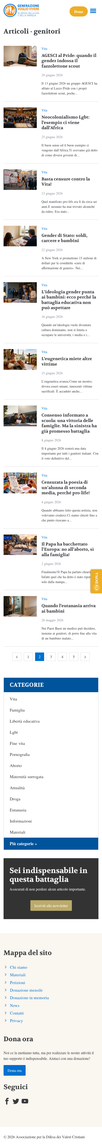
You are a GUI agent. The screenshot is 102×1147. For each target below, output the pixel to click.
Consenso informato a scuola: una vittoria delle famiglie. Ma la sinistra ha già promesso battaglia (69, 423)
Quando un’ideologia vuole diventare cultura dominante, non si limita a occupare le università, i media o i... (66, 330)
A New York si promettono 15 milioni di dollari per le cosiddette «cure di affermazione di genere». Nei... (69, 263)
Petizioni (17, 982)
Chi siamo (18, 967)
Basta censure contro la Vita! (66, 181)
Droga (15, 799)
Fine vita (17, 743)
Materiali (17, 832)
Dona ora (15, 1070)
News (14, 1005)
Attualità (17, 787)
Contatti (17, 1013)
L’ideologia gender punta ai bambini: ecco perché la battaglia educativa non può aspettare (69, 300)
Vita (44, 48)
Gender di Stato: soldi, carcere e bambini (65, 238)
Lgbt (14, 732)
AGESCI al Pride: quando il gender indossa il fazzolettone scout (69, 61)
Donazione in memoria (29, 997)
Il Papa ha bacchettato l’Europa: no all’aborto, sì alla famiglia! (68, 550)
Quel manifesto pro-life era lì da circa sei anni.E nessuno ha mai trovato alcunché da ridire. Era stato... (69, 206)
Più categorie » (23, 843)
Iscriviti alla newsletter (51, 905)
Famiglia (17, 710)
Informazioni (21, 821)
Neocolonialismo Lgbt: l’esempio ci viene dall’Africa (65, 123)
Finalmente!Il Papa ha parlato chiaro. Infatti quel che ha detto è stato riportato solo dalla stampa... (69, 577)
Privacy (16, 1020)
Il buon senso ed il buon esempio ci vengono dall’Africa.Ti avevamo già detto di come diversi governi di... (69, 150)
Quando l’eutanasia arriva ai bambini (69, 608)
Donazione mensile (26, 990)
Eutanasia (18, 810)
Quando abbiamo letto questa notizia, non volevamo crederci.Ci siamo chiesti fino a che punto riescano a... (69, 515)
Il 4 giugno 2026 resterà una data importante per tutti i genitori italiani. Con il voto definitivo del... (70, 453)
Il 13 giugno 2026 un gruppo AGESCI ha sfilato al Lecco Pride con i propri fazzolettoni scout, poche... (69, 88)
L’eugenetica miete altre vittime (67, 361)
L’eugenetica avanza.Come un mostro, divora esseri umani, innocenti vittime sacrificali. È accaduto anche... (67, 386)
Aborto (16, 765)
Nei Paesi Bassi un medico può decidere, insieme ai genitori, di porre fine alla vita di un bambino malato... (69, 633)
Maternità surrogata (26, 776)
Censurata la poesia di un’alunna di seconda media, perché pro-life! (66, 488)
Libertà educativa (25, 721)
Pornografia (20, 754)
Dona (78, 11)
